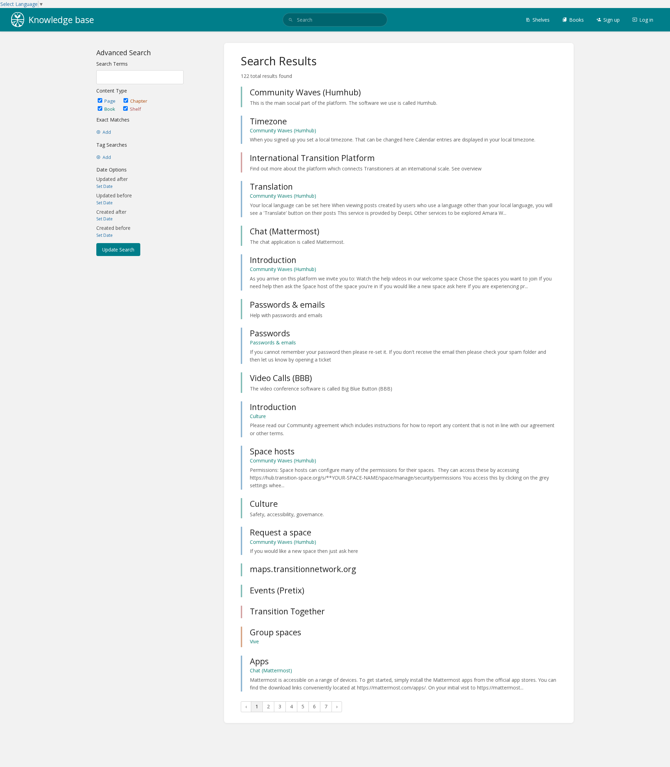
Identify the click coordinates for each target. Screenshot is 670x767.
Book (110, 109)
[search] (335, 20)
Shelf (135, 109)
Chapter (138, 101)
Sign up (611, 19)
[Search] (290, 19)
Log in (646, 19)
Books (576, 19)
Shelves (541, 19)
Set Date (104, 186)
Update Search (118, 249)
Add (107, 132)
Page (110, 101)
